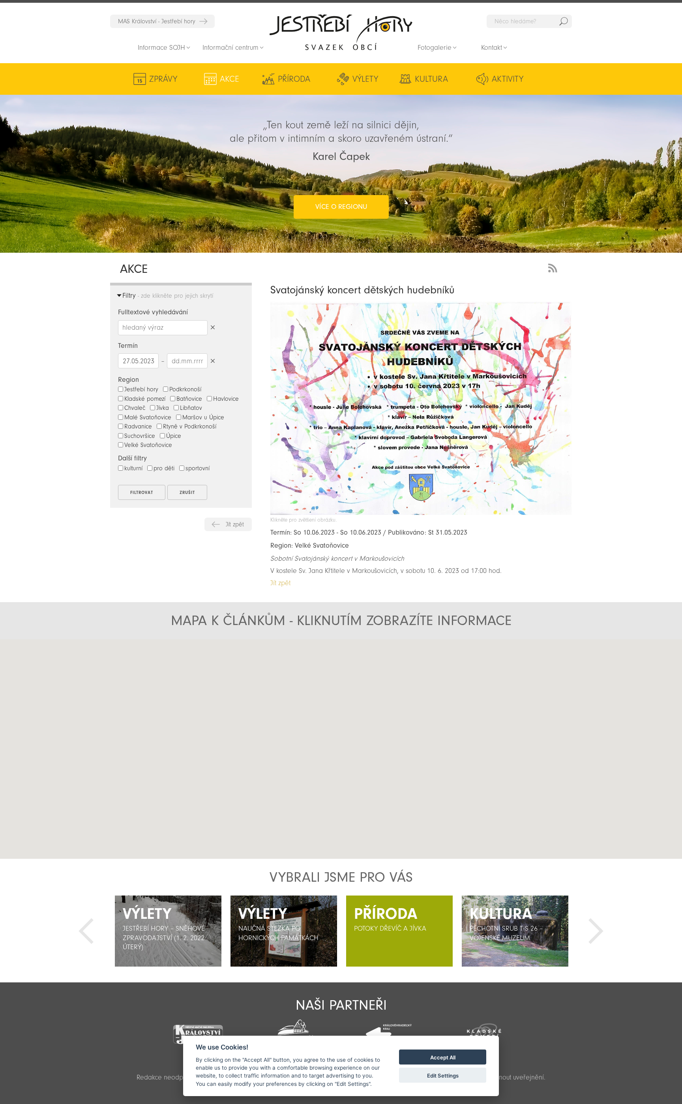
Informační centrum (230, 47)
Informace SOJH (161, 47)
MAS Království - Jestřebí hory (156, 21)
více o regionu (341, 207)
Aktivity (507, 79)
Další (595, 931)
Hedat (563, 21)
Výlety (365, 79)
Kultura (431, 79)
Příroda (294, 79)
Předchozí (86, 931)
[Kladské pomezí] (484, 1030)
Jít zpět (235, 524)
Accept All (442, 1057)
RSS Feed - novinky (554, 267)
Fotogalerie (435, 47)
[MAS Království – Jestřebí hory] (197, 1029)
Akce (229, 79)
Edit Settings (443, 1075)
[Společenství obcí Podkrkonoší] (293, 1031)
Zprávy (163, 79)
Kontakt (491, 47)
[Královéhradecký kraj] (389, 1030)
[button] (341, 742)
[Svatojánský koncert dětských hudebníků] (421, 513)
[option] (168, 931)
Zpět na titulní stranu (341, 32)
